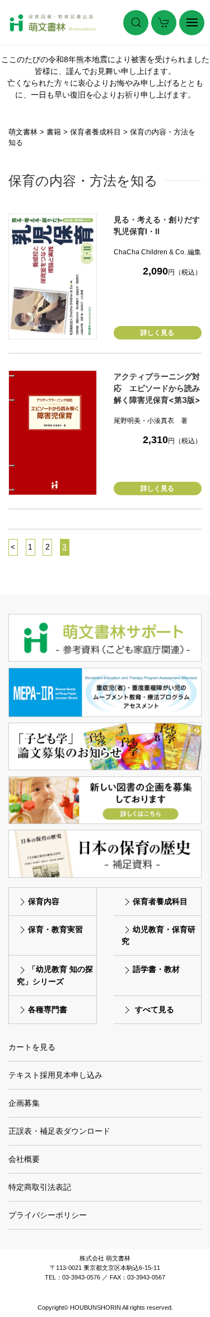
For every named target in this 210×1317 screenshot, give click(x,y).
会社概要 (24, 1159)
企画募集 (24, 1103)
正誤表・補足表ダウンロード (59, 1131)
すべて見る (154, 1009)
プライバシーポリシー (47, 1215)
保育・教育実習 (55, 929)
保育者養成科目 (160, 901)
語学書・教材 (156, 969)
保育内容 (43, 901)
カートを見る (31, 1047)
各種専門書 (47, 1009)
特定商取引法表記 (39, 1187)
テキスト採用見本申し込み (55, 1075)
